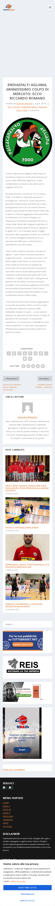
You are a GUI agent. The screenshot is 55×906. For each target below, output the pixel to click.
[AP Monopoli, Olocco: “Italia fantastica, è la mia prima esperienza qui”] (27, 547)
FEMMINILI (8, 819)
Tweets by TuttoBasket (14, 769)
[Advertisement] (27, 43)
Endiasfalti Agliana (29, 107)
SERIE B (6, 813)
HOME (6, 802)
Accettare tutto (27, 887)
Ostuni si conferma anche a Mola (22, 527)
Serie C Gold (22, 110)
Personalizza (27, 894)
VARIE (5, 823)
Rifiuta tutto (27, 900)
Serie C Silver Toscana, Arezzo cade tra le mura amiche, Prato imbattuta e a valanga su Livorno (27, 488)
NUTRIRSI (7, 826)
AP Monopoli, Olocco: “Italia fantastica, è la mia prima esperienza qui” (27, 565)
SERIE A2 (7, 809)
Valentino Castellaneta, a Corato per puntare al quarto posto (23, 605)
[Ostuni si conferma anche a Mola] (27, 510)
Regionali (42, 107)
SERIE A (6, 806)
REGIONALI (8, 816)
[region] (27, 883)
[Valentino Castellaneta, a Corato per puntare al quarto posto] (27, 587)
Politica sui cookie (18, 881)
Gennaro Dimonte (24, 103)
